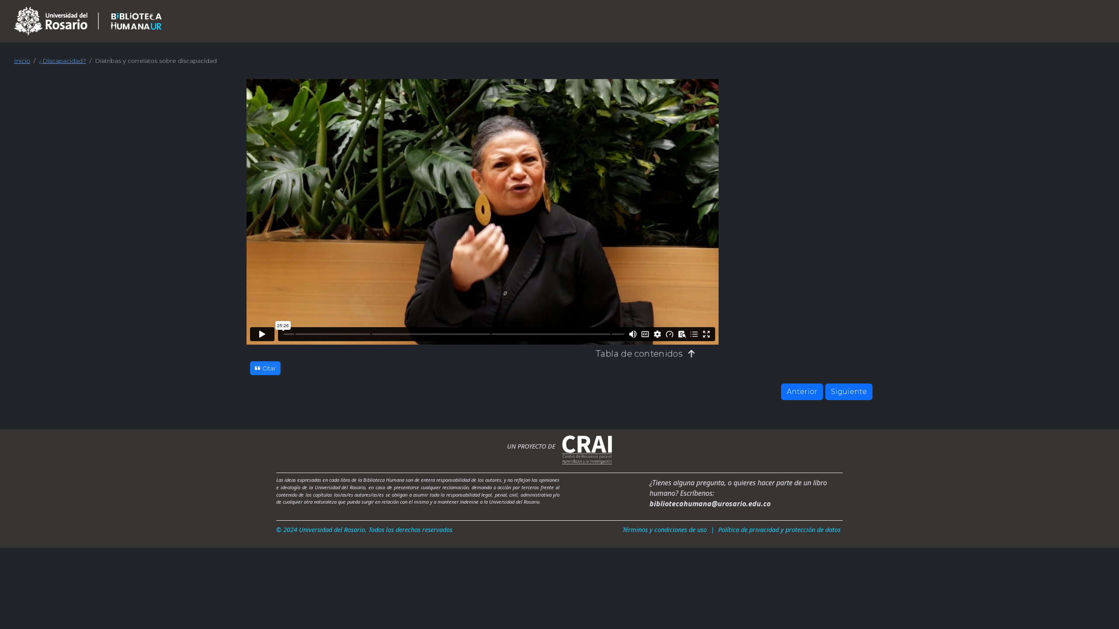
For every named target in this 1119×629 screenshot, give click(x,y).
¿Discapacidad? (62, 60)
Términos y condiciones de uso (664, 529)
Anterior (802, 391)
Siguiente (849, 391)
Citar (269, 368)
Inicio (22, 60)
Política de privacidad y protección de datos (779, 529)
